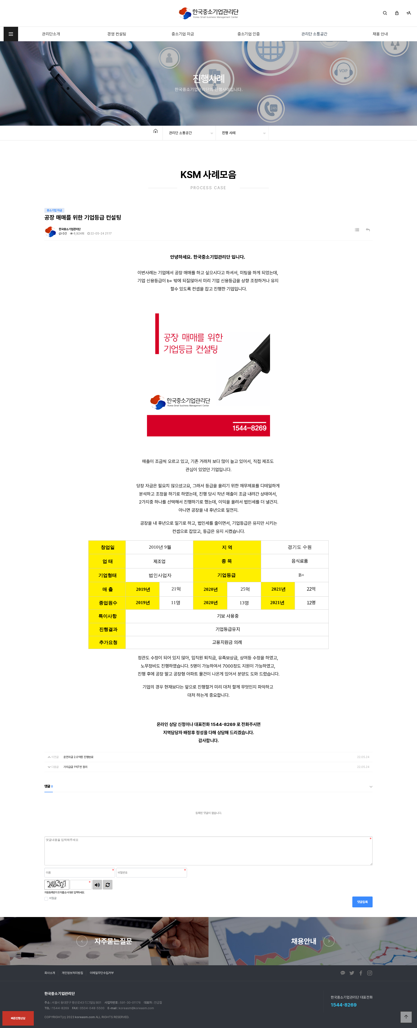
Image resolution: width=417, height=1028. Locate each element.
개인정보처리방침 (72, 973)
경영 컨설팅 (116, 34)
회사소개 (49, 973)
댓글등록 (362, 902)
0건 (64, 233)
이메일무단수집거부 (102, 973)
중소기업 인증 (248, 34)
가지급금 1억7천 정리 (75, 767)
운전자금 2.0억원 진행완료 (78, 757)
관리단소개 (51, 34)
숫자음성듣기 (97, 885)
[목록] (357, 230)
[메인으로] (208, 13)
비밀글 (52, 898)
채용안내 (303, 941)
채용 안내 (380, 34)
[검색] (385, 13)
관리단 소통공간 (314, 34)
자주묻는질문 (113, 941)
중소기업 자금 (183, 34)
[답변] (367, 230)
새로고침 (107, 885)
